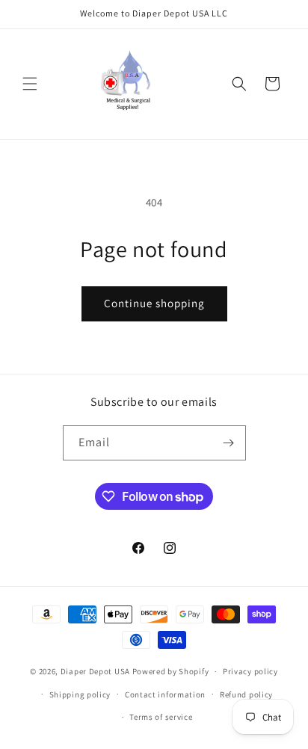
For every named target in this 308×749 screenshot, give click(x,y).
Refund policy (246, 694)
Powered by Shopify (170, 671)
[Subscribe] (228, 442)
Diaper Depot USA (95, 671)
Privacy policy (250, 671)
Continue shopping (154, 303)
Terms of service (160, 717)
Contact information (165, 694)
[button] (29, 83)
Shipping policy (80, 694)
